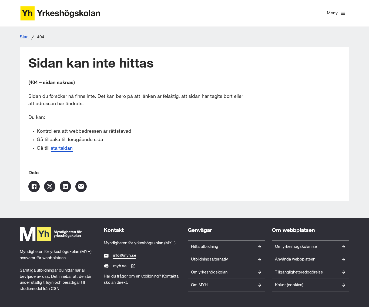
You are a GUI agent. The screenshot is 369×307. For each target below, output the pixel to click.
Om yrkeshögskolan (209, 272)
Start (24, 37)
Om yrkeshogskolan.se (296, 246)
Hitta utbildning (204, 246)
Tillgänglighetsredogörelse (299, 272)
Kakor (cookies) (289, 285)
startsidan (62, 148)
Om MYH (199, 285)
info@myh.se (124, 255)
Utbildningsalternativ (209, 259)
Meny (332, 13)
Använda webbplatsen (295, 259)
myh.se (119, 266)
